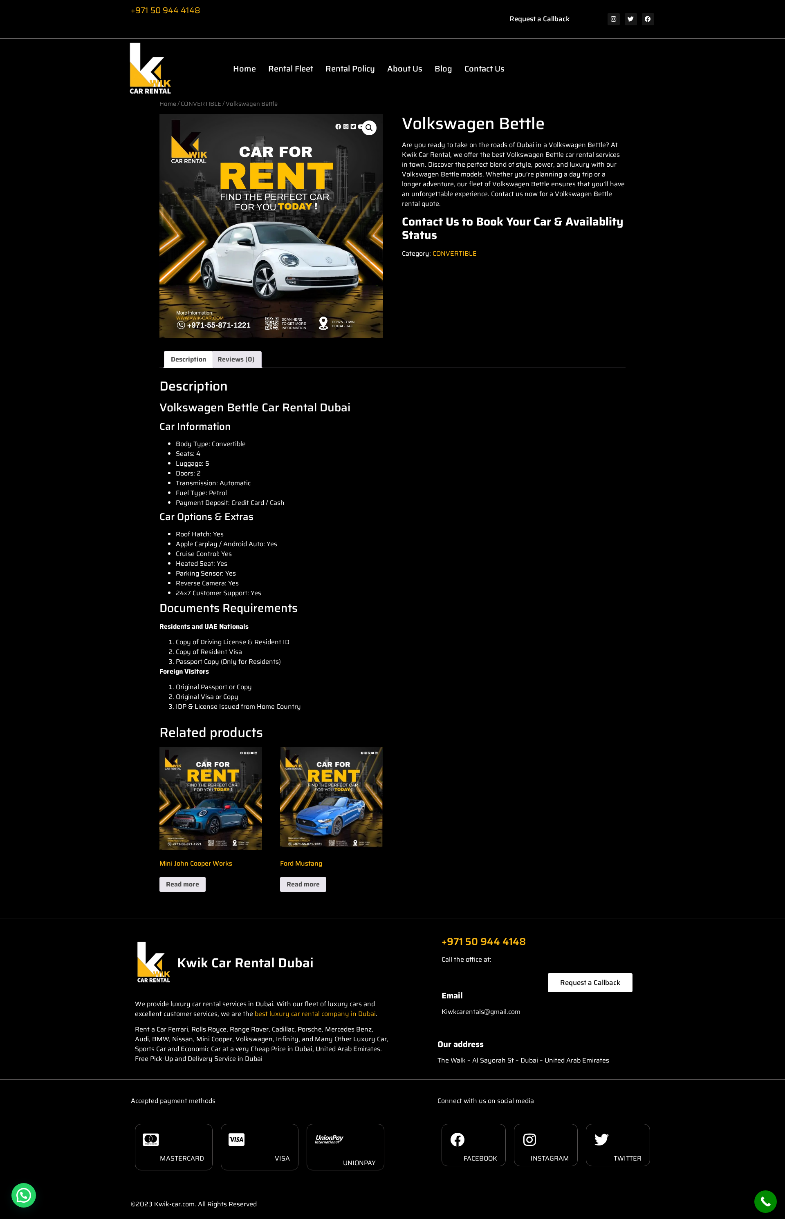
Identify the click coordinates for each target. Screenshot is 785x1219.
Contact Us (484, 68)
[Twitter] (631, 19)
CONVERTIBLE (201, 103)
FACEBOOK (480, 1158)
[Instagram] (614, 19)
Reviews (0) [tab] (236, 359)
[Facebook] (648, 19)
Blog (443, 68)
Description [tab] (188, 359)
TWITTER (627, 1158)
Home (244, 68)
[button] (369, 128)
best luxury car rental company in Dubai (315, 1014)
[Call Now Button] (765, 1201)
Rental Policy (350, 68)
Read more (182, 884)
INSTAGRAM (550, 1158)
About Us (404, 68)
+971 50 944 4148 (165, 10)
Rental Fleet (290, 68)
